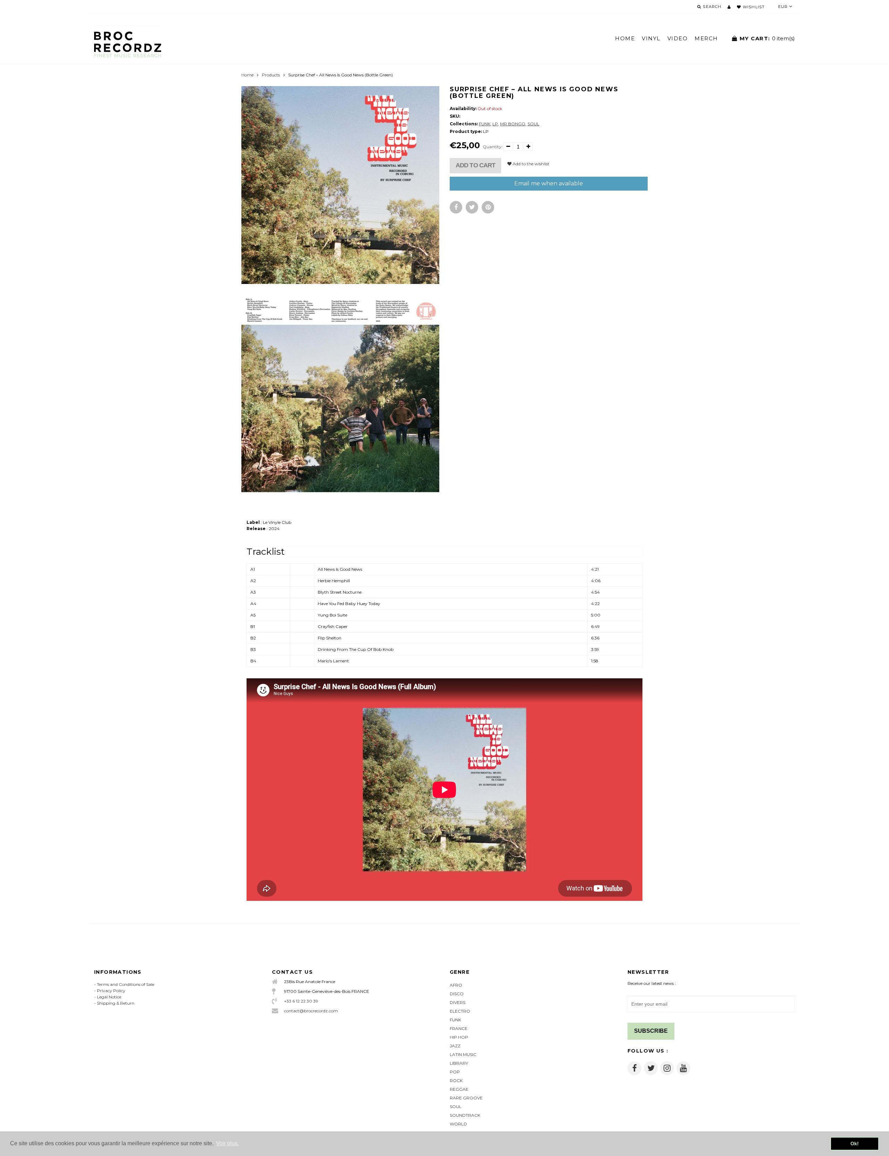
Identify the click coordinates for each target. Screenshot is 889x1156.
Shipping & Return (115, 1003)
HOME (625, 38)
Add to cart (475, 165)
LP (495, 123)
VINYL (651, 38)
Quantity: (492, 146)
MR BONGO (512, 123)
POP (455, 1071)
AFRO (456, 985)
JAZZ (455, 1045)
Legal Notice (109, 996)
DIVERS (457, 1002)
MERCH (706, 38)
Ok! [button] (854, 1143)
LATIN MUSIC (463, 1054)
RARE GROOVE (466, 1097)
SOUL (533, 123)
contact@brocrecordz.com (311, 1010)
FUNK (484, 123)
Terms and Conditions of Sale (125, 984)
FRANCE (458, 1028)
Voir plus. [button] (227, 1143)
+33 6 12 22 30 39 (301, 1001)
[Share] (456, 207)
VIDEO (677, 38)
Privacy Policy (111, 990)
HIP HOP (459, 1037)
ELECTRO (460, 1011)
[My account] (729, 7)
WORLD (458, 1123)
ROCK (456, 1080)
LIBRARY (459, 1063)
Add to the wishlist (530, 163)
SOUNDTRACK (465, 1115)
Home (247, 74)
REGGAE (459, 1089)
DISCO (457, 993)
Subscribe (651, 1031)
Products (271, 74)
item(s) (767, 38)
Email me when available (548, 183)
